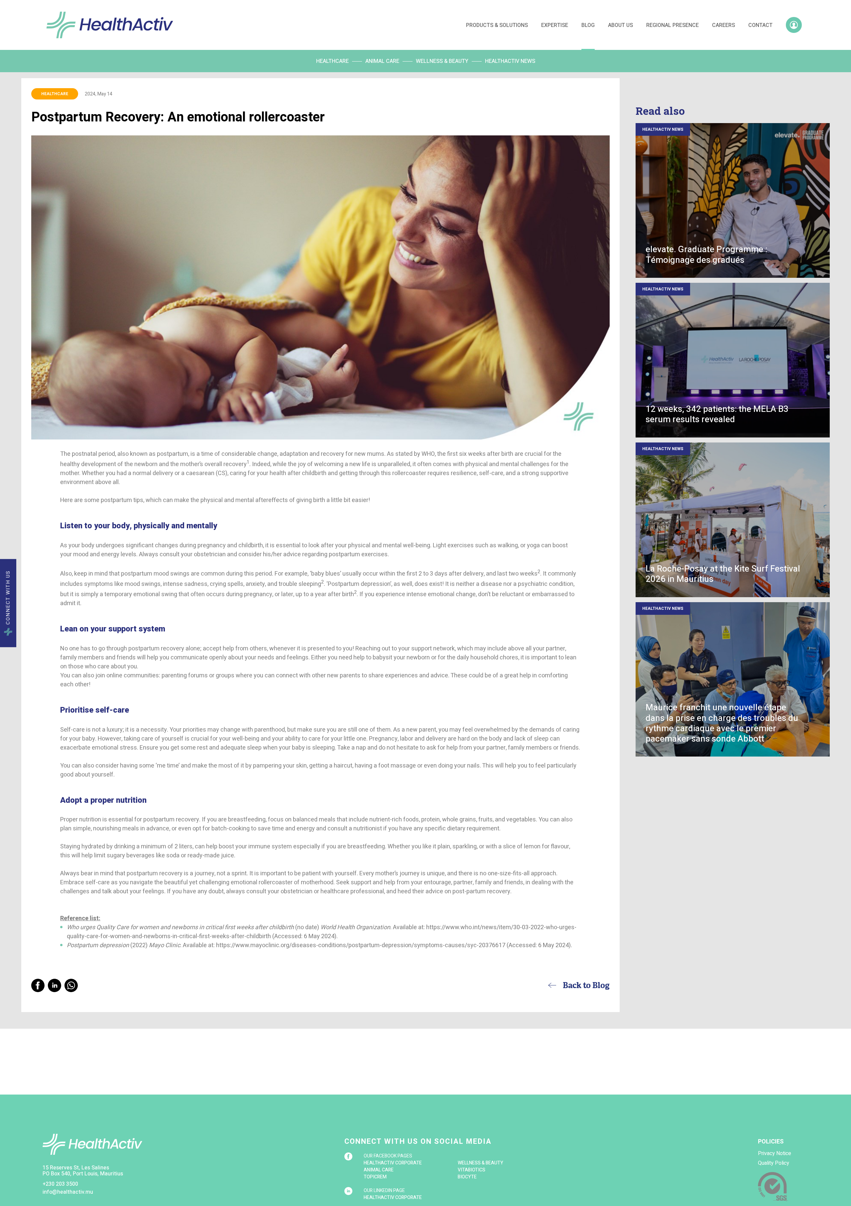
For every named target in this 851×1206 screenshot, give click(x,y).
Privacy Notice (774, 1153)
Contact (760, 25)
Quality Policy (773, 1163)
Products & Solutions (497, 25)
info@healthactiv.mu (68, 1192)
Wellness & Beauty (442, 61)
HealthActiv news (510, 61)
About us (620, 25)
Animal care (382, 61)
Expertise (554, 25)
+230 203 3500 (60, 1184)
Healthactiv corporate (393, 1162)
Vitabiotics (471, 1169)
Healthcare (332, 61)
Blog (588, 25)
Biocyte (467, 1176)
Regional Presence (672, 25)
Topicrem (375, 1176)
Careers (723, 25)
